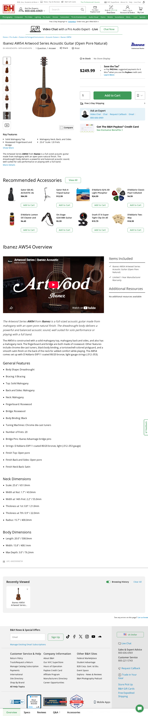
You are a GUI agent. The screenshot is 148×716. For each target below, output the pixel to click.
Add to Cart (112, 95)
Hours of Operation (53, 666)
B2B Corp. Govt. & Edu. (88, 666)
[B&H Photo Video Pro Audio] (10, 8)
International (16, 674)
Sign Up (55, 637)
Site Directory (16, 678)
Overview (11, 712)
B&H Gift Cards (126, 688)
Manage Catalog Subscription (24, 666)
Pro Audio (13, 37)
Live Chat (137, 2)
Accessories (73, 712)
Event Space (83, 670)
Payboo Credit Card (53, 670)
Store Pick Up (125, 684)
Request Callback (131, 668)
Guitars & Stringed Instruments (31, 37)
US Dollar (132, 634)
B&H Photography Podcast (89, 678)
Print (77, 48)
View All (73, 180)
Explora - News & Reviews (89, 674)
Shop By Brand (17, 682)
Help (130, 2)
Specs (27, 712)
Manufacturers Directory (55, 678)
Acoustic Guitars (52, 37)
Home (5, 37)
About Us (124, 2)
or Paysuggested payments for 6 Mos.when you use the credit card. (123, 70)
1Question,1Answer (46, 48)
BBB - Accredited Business (17, 702)
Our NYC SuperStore (53, 662)
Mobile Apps (103, 702)
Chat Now (109, 29)
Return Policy (16, 658)
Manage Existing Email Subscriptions (28, 644)
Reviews (41, 712)
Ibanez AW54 (66, 37)
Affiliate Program (52, 674)
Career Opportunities (54, 682)
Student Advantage (86, 662)
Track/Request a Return (21, 662)
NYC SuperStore (113, 2)
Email (15, 637)
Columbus (72, 22)
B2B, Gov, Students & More (27, 2)
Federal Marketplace (87, 658)
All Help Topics (17, 686)
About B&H (49, 658)
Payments (15, 670)
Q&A (56, 712)
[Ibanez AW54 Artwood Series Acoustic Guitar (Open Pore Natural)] (44, 87)
